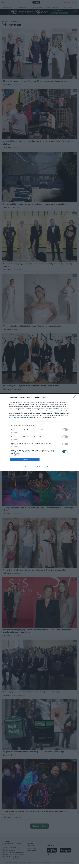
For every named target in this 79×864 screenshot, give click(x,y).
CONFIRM (24, 459)
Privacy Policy (51, 467)
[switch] (65, 429)
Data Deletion (27, 467)
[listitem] (39, 425)
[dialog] (39, 432)
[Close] (75, 397)
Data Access (39, 467)
